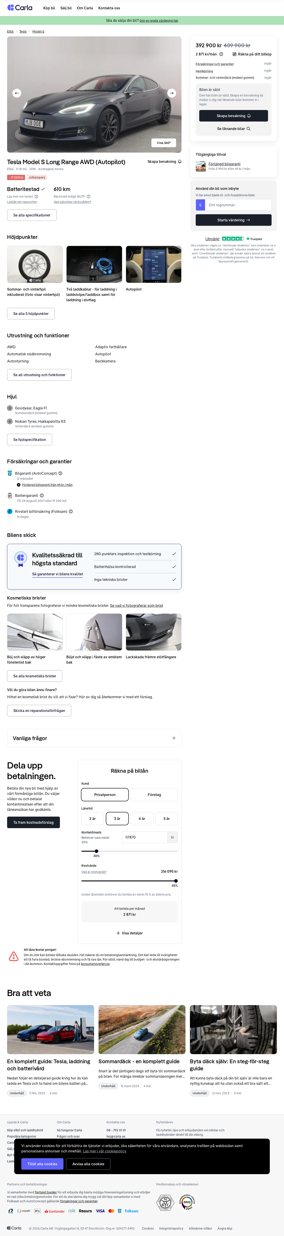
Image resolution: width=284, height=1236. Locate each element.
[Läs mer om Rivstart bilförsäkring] (70, 511)
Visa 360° (164, 143)
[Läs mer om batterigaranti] (41, 495)
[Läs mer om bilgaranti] (60, 473)
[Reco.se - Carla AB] (187, 1202)
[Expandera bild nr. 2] (94, 94)
